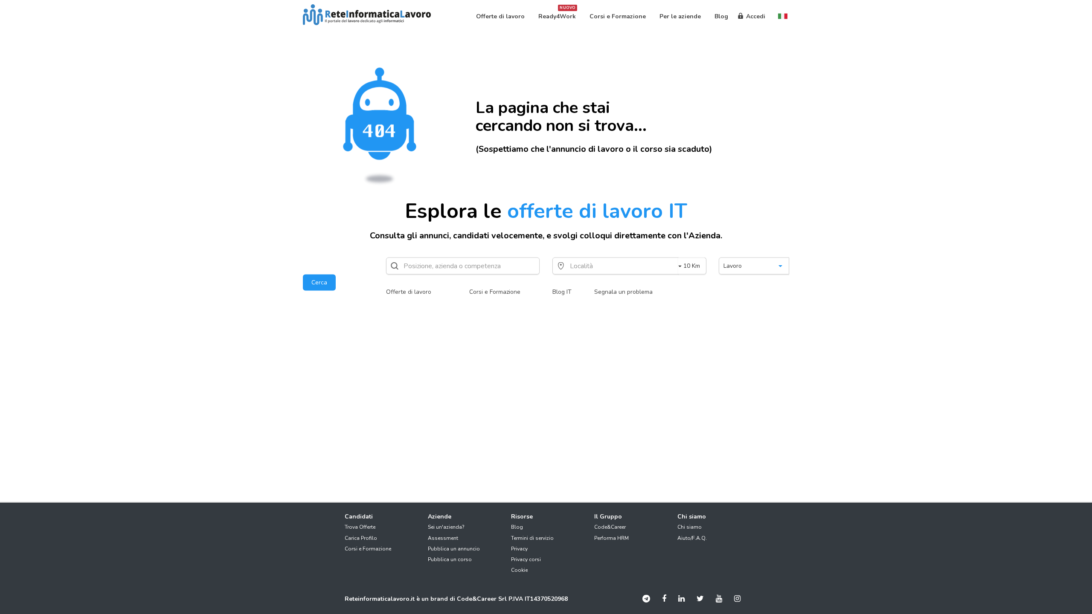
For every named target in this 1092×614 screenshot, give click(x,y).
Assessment (443, 538)
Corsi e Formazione (494, 292)
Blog (517, 527)
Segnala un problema (623, 292)
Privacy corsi (526, 559)
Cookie (519, 570)
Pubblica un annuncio (454, 548)
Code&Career (610, 527)
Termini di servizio (532, 538)
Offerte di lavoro (408, 292)
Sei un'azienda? (446, 527)
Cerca (319, 282)
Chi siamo (689, 527)
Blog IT (562, 292)
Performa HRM (611, 538)
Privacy (519, 548)
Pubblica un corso (450, 559)
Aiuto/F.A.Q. (692, 538)
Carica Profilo (361, 538)
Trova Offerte (360, 527)
